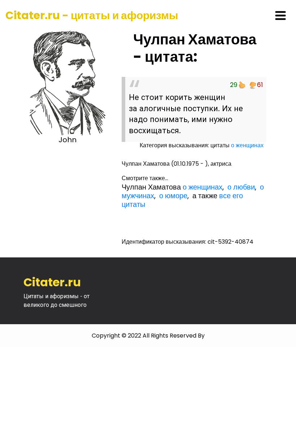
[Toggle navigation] (280, 15)
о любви (241, 187)
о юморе (173, 196)
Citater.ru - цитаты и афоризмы (91, 15)
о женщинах (247, 145)
